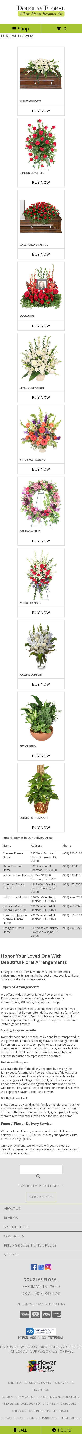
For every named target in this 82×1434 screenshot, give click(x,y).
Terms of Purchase (42, 1418)
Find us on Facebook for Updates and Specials (40, 1403)
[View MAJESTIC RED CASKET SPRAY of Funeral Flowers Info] (41, 216)
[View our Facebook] (34, 1269)
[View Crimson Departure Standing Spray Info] (41, 144)
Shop (23, 28)
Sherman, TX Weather (19, 1396)
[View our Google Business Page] (41, 1269)
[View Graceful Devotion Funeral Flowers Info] (41, 359)
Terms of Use (71, 1418)
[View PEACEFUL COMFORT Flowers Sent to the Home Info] (41, 646)
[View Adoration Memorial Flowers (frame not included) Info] (41, 288)
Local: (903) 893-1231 (41, 1293)
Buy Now (41, 110)
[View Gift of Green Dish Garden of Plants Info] (41, 718)
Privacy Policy (12, 1418)
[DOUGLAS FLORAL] (41, 18)
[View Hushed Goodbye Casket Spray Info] (41, 73)
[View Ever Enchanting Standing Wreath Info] (41, 503)
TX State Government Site (59, 1396)
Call (21, 1430)
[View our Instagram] (48, 1269)
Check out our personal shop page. (42, 1351)
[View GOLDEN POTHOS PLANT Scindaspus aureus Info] (41, 789)
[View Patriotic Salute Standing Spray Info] (41, 574)
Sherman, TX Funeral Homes (30, 1382)
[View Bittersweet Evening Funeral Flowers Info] (41, 431)
